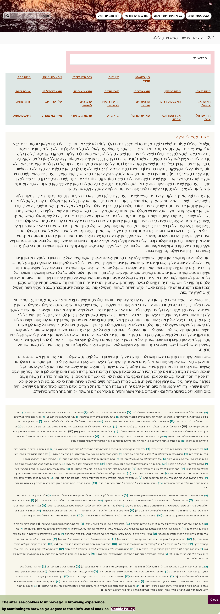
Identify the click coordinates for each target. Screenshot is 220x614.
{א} (206, 412)
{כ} (140, 477)
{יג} (19, 426)
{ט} (101, 421)
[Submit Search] (8, 15)
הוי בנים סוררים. (170, 101)
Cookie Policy (123, 609)
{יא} (164, 464)
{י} (40, 421)
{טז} (164, 436)
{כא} (52, 477)
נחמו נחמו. (23, 101)
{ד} (24, 412)
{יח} (183, 440)
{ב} (129, 412)
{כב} (160, 483)
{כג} (94, 483)
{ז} (43, 416)
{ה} (118, 416)
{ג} (85, 412)
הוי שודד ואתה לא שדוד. (110, 103)
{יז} (97, 436)
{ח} (172, 421)
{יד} (116, 431)
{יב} (115, 426)
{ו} (77, 416)
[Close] (214, 599)
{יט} (206, 477)
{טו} (134, 469)
